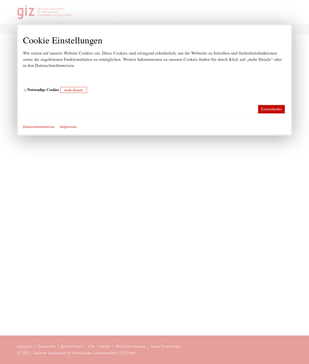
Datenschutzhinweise (39, 126)
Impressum (68, 126)
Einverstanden (271, 109)
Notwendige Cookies (42, 89)
